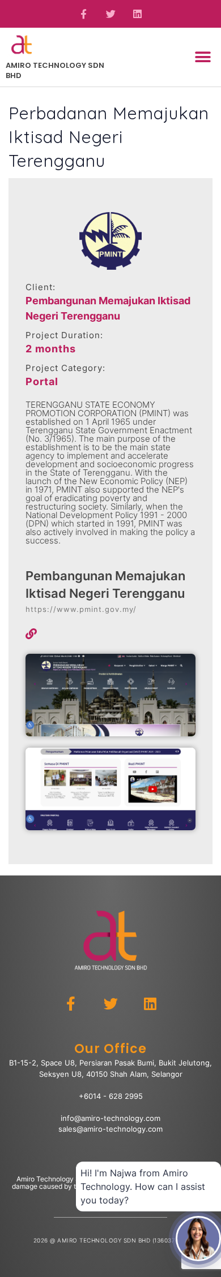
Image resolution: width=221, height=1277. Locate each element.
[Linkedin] (137, 14)
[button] (202, 57)
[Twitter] (110, 14)
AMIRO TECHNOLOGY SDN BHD (55, 70)
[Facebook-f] (83, 14)
